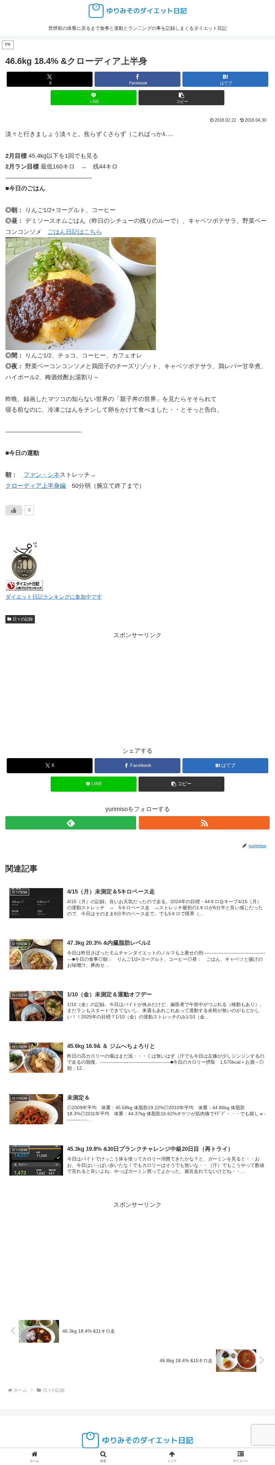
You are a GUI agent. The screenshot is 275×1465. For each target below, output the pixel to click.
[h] (80, 293)
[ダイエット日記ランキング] (24, 565)
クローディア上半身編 (35, 485)
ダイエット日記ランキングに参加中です (53, 597)
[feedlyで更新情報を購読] (70, 822)
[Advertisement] (137, 687)
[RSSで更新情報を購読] (204, 822)
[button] (181, 97)
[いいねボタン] (13, 510)
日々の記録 (23, 619)
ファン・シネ (41, 474)
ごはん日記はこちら (75, 231)
